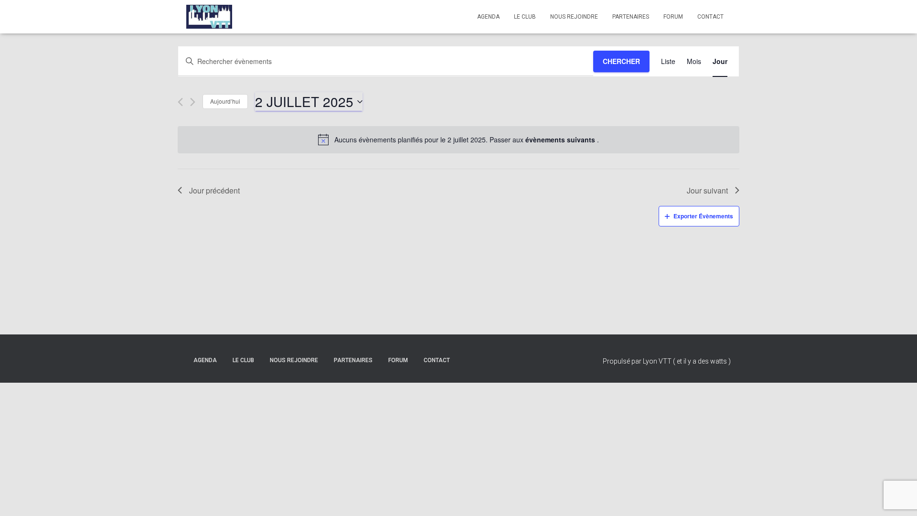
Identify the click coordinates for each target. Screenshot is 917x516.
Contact (710, 16)
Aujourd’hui (225, 101)
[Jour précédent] (180, 102)
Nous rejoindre (574, 16)
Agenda (488, 16)
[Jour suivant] (192, 102)
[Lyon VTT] (209, 17)
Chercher (621, 61)
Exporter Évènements (703, 216)
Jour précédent (214, 190)
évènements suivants (561, 139)
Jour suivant (707, 190)
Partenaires (630, 16)
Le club (525, 16)
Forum (673, 16)
